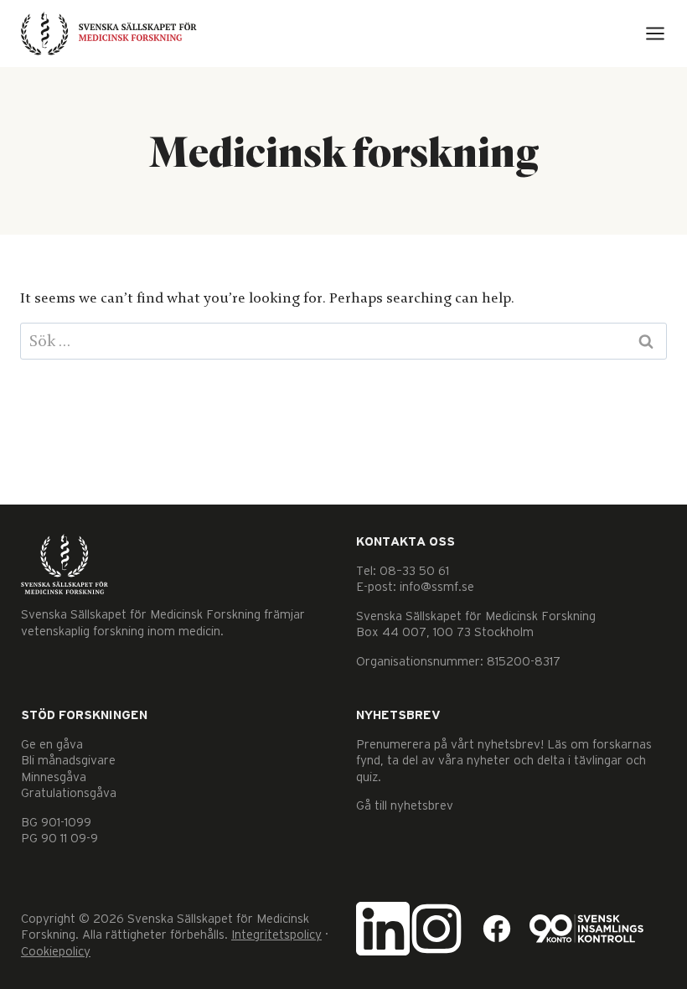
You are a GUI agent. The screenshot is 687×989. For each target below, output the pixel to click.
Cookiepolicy (55, 951)
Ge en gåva (52, 744)
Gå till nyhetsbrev (404, 806)
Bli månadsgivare (68, 760)
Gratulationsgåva (68, 793)
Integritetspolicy (276, 935)
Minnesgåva (53, 777)
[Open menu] (655, 33)
